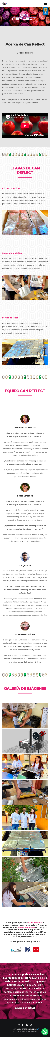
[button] (44, 1031)
